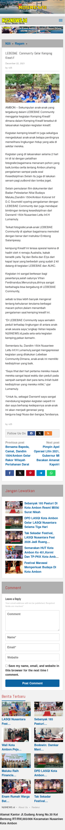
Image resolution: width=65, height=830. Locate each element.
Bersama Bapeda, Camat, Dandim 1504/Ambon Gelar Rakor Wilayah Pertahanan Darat (18, 453)
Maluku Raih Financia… (10, 773)
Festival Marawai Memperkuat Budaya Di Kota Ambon (40, 567)
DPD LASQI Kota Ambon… (45, 773)
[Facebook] (31, 433)
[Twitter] (40, 433)
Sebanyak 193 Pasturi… (43, 721)
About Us (23, 807)
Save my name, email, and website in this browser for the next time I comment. (32, 670)
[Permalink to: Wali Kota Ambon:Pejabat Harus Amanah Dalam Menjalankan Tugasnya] (16, 735)
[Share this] (9, 473)
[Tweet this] (20, 473)
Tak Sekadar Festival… (42, 798)
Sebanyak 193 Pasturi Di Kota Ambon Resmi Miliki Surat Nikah (41, 507)
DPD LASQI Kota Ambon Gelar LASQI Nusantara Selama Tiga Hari (41, 522)
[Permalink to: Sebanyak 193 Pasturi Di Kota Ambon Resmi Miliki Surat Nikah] (14, 507)
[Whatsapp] (51, 473)
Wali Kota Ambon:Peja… (11, 747)
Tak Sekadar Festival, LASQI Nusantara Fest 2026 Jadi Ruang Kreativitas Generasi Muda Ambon (39, 542)
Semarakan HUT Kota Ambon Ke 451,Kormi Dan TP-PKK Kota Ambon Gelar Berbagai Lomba (41, 554)
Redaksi (36, 807)
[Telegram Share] (40, 473)
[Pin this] (30, 473)
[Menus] (60, 20)
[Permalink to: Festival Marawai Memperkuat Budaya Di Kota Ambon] (14, 567)
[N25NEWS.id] (15, 20)
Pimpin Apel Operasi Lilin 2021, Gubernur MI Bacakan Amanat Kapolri (46, 453)
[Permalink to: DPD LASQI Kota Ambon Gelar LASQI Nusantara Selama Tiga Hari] (14, 522)
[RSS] (48, 433)
